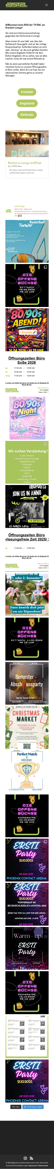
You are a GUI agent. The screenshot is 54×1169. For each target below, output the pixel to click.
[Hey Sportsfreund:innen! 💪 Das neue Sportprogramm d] (27, 1036)
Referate (27, 114)
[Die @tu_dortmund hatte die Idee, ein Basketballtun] (27, 241)
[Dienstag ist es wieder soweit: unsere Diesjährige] (27, 948)
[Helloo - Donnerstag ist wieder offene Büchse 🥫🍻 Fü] (27, 815)
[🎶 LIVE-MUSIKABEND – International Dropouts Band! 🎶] (27, 506)
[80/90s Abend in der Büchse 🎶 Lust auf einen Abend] (27, 329)
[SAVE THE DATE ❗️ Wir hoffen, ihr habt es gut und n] (27, 683)
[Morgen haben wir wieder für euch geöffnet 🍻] (27, 639)
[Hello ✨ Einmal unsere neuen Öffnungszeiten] (27, 374)
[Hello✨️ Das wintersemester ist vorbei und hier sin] (27, 550)
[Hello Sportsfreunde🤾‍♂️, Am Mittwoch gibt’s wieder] (27, 771)
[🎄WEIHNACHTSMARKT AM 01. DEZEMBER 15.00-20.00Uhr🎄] (27, 727)
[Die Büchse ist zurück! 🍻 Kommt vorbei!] (27, 285)
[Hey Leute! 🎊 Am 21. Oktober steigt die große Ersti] (27, 904)
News (20, 166)
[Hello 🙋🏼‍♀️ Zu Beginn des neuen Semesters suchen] (27, 462)
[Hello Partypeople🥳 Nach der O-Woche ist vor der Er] (27, 992)
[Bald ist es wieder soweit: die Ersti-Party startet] (27, 1081)
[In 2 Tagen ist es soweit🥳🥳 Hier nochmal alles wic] (27, 860)
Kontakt (27, 92)
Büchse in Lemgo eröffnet (24, 163)
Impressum (33, 1165)
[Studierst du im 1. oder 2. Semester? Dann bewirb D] (27, 595)
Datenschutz (43, 1165)
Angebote (27, 103)
